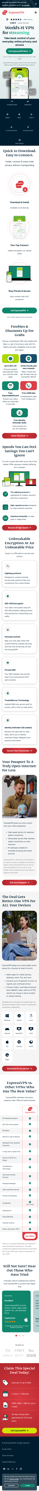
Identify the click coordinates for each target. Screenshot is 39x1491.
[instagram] (21, 1469)
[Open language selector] (35, 12)
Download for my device (18, 1068)
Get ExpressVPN (18, 310)
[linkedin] (8, 1469)
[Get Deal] (19, 4)
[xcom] (12, 1469)
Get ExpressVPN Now (18, 51)
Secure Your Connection (18, 751)
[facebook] (17, 1469)
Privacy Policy (7, 1449)
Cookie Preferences (8, 1462)
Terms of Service (8, 1455)
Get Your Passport (18, 882)
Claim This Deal (18, 436)
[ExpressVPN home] (13, 12)
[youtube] (4, 1469)
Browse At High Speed (18, 528)
